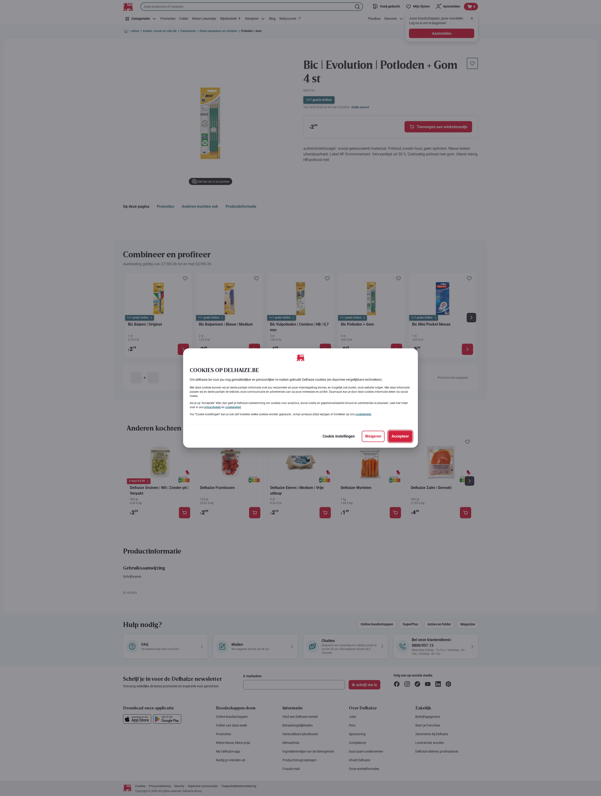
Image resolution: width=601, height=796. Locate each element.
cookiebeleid (233, 407)
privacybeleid (212, 407)
